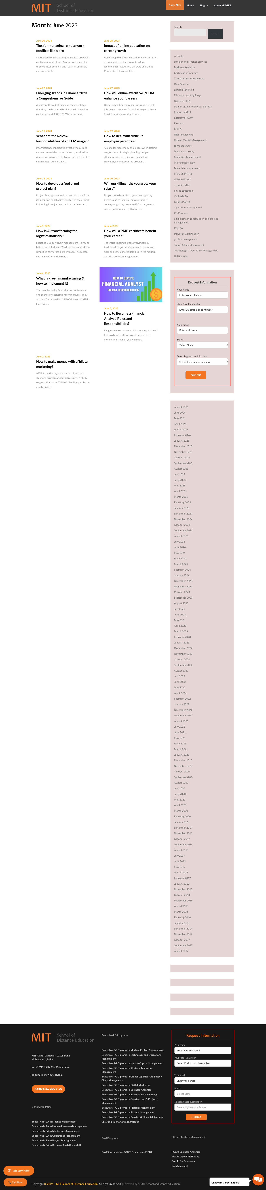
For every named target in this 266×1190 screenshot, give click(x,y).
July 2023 (179, 608)
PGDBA (178, 228)
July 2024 (179, 541)
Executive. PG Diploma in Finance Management (128, 1112)
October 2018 (182, 894)
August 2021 (181, 721)
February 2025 (182, 502)
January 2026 (181, 440)
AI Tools (178, 56)
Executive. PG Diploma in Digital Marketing (126, 1085)
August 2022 (181, 670)
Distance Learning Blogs (187, 95)
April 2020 (180, 805)
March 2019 (181, 872)
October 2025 (182, 457)
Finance (178, 123)
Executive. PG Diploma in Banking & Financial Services (132, 1117)
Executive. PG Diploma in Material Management (128, 1107)
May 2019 (179, 866)
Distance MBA (182, 100)
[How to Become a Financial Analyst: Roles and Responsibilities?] (131, 284)
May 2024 (179, 552)
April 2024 (180, 558)
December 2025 (183, 446)
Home (190, 5)
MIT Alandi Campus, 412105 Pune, (51, 1055)
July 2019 (179, 855)
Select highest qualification (192, 356)
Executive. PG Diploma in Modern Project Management (133, 1050)
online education (183, 190)
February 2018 (182, 917)
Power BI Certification (186, 233)
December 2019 (183, 827)
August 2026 (181, 406)
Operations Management (188, 207)
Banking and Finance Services (190, 61)
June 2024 (180, 547)
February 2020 (182, 816)
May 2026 (179, 418)
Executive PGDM (183, 117)
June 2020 (180, 793)
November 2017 (183, 934)
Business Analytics (184, 67)
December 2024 (183, 513)
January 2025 (181, 507)
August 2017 (181, 950)
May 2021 (179, 737)
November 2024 (183, 519)
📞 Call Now (15, 1182)
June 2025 (180, 479)
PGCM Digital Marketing (185, 1156)
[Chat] (258, 1179)
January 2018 (181, 922)
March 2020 (181, 810)
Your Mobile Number (189, 304)
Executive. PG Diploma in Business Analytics (126, 1089)
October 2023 (182, 592)
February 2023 (182, 636)
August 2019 (181, 850)
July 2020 (179, 788)
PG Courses (180, 213)
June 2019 (180, 861)
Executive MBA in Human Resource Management (59, 1126)
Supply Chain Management (189, 244)
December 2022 (183, 648)
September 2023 (183, 597)
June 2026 (180, 412)
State (180, 339)
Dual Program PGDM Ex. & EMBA (193, 106)
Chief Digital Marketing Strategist (120, 1121)
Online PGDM (182, 201)
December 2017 (183, 928)
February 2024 (182, 569)
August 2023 (181, 603)
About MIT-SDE (222, 5)
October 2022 (182, 659)
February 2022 (182, 698)
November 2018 (183, 889)
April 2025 (180, 491)
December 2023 (183, 580)
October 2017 (182, 939)
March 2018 (181, 911)
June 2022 (180, 681)
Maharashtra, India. (42, 1059)
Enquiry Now (21, 1170)
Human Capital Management (190, 140)
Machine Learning (184, 151)
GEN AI (178, 128)
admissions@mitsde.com (49, 1074)
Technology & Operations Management (196, 250)
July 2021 (179, 726)
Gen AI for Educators (183, 1161)
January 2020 (181, 821)
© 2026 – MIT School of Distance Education (71, 1183)
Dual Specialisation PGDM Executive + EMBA (127, 1152)
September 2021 (183, 715)
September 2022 (183, 664)
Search (178, 26)
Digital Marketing (184, 89)
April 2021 (180, 743)
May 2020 (179, 799)
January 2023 (181, 642)
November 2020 (183, 765)
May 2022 (179, 687)
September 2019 (183, 844)
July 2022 (179, 676)
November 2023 (183, 586)
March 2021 (181, 749)
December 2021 (183, 709)
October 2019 (182, 838)
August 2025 (181, 468)
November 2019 (183, 833)
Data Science (181, 84)
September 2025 (183, 463)
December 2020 (183, 760)
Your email (183, 324)
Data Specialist (180, 1165)
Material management (186, 168)
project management (185, 239)
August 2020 (181, 782)
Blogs (203, 5)
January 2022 (181, 704)
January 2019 (181, 883)
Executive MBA (182, 112)
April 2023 (180, 625)
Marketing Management (187, 156)
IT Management (182, 145)
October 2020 (182, 771)
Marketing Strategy (184, 162)
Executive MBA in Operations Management (56, 1135)
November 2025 (183, 451)
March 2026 (181, 429)
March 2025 (181, 496)
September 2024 (183, 530)
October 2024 (182, 524)
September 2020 (183, 777)
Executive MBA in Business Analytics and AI (56, 1145)
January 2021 (181, 754)
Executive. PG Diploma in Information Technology (129, 1094)
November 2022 (183, 653)
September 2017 (183, 945)
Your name (183, 289)
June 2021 (180, 732)
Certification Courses (186, 72)
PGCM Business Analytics (186, 1151)
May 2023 (179, 620)
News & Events (182, 179)
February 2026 (182, 435)
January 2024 (181, 575)
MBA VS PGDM (183, 173)
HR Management (183, 134)
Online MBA (181, 196)
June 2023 (180, 614)
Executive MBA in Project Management (54, 1140)
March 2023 (181, 631)
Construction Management (189, 78)
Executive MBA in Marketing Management (55, 1130)
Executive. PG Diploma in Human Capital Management (132, 1063)
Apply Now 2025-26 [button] (48, 1089)
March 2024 (181, 564)
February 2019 (182, 878)
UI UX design (181, 256)
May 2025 (179, 485)
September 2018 (183, 900)
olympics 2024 (182, 185)
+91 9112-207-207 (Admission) (51, 1066)
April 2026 (180, 423)
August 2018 (181, 906)
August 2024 (181, 535)
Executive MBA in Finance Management (54, 1121)
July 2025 (179, 474)
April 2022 (180, 692)
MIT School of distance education (160, 1183)
